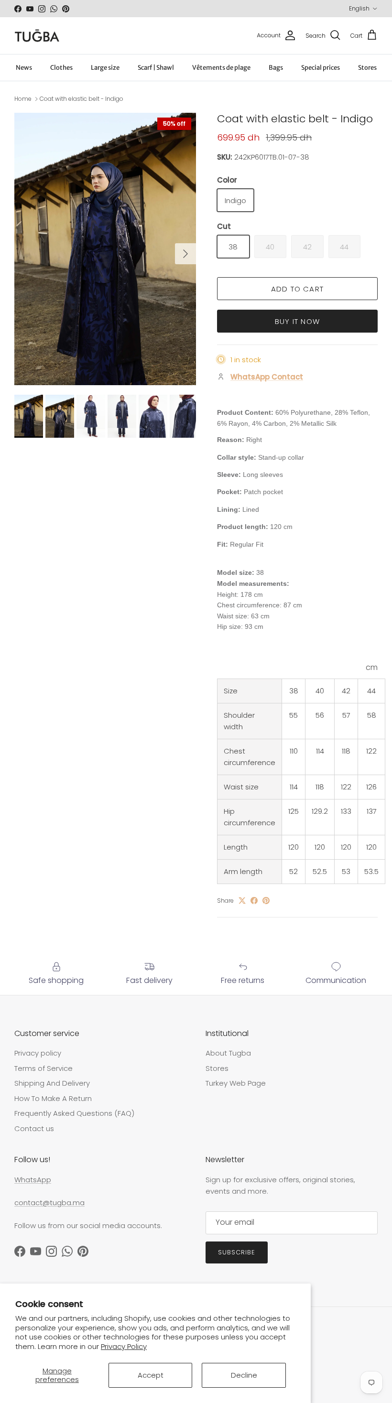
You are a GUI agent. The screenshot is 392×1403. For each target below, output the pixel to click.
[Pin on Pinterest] (266, 900)
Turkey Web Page (236, 1083)
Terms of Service (43, 1068)
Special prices (320, 68)
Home (23, 99)
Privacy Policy (124, 1346)
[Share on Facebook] (254, 900)
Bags (276, 68)
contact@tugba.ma (49, 1203)
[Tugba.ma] (37, 35)
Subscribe (236, 1252)
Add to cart (297, 289)
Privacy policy (37, 1053)
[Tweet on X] (242, 900)
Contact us (34, 1128)
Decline (244, 1375)
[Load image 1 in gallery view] (105, 249)
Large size (105, 68)
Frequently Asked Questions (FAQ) (74, 1113)
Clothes (61, 68)
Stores (367, 68)
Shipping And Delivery (52, 1083)
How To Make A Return (53, 1098)
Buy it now (297, 321)
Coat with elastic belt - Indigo (81, 99)
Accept (150, 1375)
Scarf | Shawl (156, 68)
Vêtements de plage (221, 68)
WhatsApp (32, 1180)
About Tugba (228, 1053)
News (24, 68)
